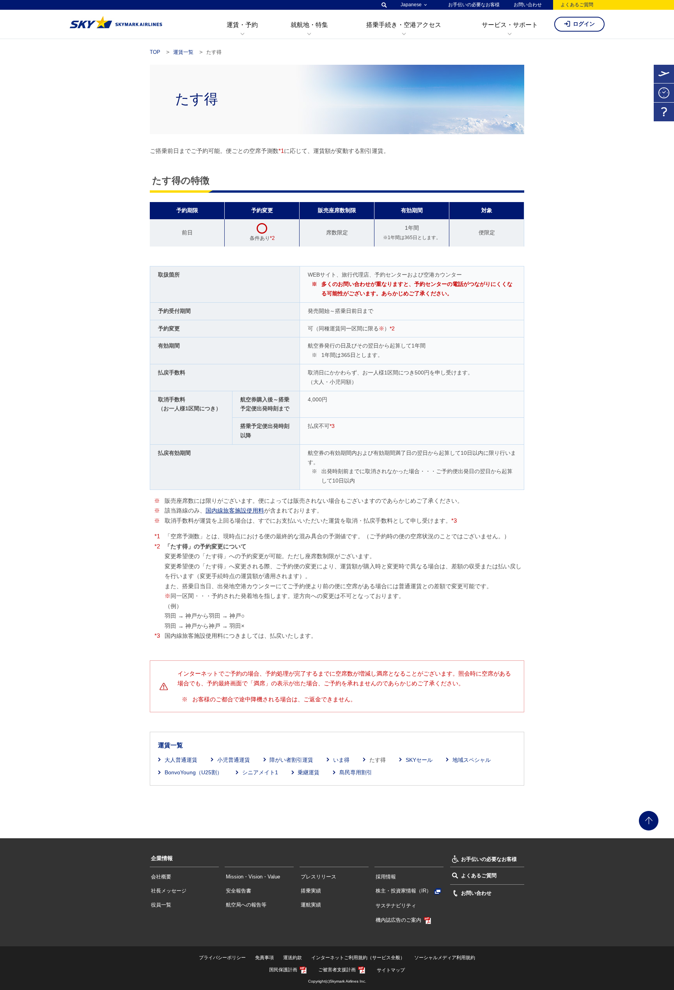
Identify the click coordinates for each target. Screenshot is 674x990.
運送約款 (292, 957)
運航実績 (311, 905)
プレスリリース (318, 877)
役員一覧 (161, 905)
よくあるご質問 (576, 4)
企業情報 (162, 858)
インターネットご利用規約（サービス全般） (358, 957)
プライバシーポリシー (222, 957)
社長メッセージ (168, 891)
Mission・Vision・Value (253, 877)
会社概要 (161, 877)
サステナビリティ (396, 905)
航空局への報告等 (246, 905)
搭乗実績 (311, 891)
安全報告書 (238, 891)
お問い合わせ (528, 4)
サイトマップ (391, 970)
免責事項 (264, 957)
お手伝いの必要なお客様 (474, 4)
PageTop (648, 820)
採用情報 (386, 877)
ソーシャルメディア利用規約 (444, 957)
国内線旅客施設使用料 (235, 510)
